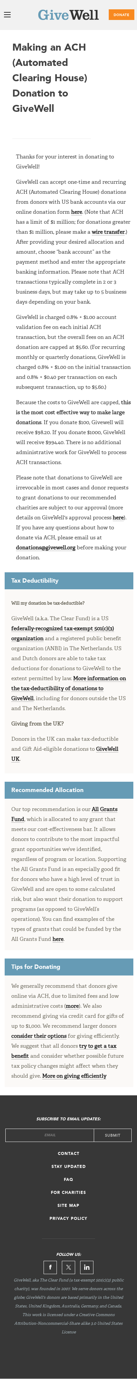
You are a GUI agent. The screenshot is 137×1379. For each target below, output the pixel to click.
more (72, 1006)
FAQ (68, 1180)
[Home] (68, 16)
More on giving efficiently (74, 1076)
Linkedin (86, 1267)
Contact (68, 1154)
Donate (121, 15)
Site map (68, 1206)
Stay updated (69, 1167)
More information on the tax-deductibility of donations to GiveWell (68, 688)
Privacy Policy (68, 1219)
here (76, 212)
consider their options (39, 1036)
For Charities (68, 1193)
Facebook (50, 1267)
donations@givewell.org (45, 548)
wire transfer (108, 232)
